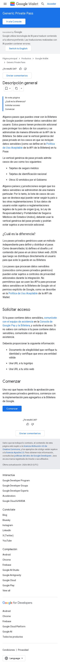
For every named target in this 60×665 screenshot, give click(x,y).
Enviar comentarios (17, 75)
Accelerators (9, 496)
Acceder (51, 4)
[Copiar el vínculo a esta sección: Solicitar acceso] (33, 310)
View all (6, 590)
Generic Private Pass (18, 13)
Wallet (33, 4)
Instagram (8, 525)
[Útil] (20, 68)
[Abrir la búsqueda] (43, 4)
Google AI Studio (11, 570)
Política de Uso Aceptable (23, 293)
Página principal (10, 58)
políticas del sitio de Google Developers (32, 456)
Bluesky (6, 520)
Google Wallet (41, 58)
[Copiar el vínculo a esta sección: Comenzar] (24, 382)
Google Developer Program (16, 480)
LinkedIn (7, 530)
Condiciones (9, 650)
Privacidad (23, 650)
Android (7, 554)
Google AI (7, 631)
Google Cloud (9, 580)
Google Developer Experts (15, 490)
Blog (5, 515)
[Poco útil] (25, 68)
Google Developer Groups (15, 485)
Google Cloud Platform (14, 626)
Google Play (8, 585)
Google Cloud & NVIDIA (14, 501)
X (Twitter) (8, 535)
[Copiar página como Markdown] (16, 88)
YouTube (7, 540)
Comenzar (12, 408)
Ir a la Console (14, 21)
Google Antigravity (12, 575)
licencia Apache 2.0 (15, 452)
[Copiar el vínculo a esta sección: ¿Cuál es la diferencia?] (38, 234)
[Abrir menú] (5, 4)
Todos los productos (13, 636)
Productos (26, 58)
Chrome (7, 559)
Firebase (7, 565)
